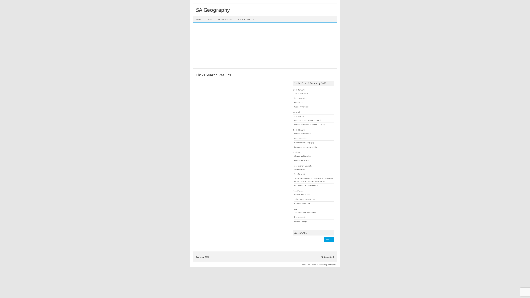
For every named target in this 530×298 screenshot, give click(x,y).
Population (298, 102)
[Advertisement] (265, 45)
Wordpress (332, 265)
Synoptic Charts (245, 19)
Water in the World (301, 107)
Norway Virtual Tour (302, 204)
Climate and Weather (302, 134)
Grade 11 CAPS (299, 130)
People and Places (301, 160)
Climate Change (300, 222)
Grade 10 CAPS (299, 90)
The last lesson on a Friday (305, 213)
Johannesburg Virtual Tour (305, 199)
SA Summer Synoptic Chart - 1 (306, 186)
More (295, 209)
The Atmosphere (301, 93)
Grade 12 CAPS (299, 117)
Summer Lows (299, 169)
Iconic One (306, 265)
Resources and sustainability (305, 147)
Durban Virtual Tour (302, 195)
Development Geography (304, 143)
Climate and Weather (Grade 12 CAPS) (309, 125)
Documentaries (300, 217)
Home (198, 19)
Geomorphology (300, 98)
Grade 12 (296, 152)
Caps (208, 19)
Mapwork (296, 112)
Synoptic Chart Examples (302, 166)
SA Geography (213, 10)
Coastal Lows (299, 174)
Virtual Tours (224, 19)
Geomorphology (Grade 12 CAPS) (307, 120)
